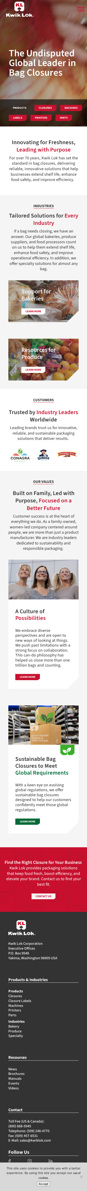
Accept (43, 1184)
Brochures (16, 1073)
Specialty (15, 1035)
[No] (81, 1176)
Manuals (15, 1078)
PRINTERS (41, 118)
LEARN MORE (27, 677)
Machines (15, 1005)
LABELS (17, 118)
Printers (14, 1010)
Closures (15, 996)
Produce (15, 1031)
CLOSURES (45, 108)
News (12, 1069)
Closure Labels (19, 1000)
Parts (12, 1015)
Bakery (13, 1026)
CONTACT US (44, 896)
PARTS (64, 118)
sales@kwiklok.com (35, 1140)
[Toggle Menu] (81, 9)
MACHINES (71, 108)
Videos (13, 1088)
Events (13, 1083)
